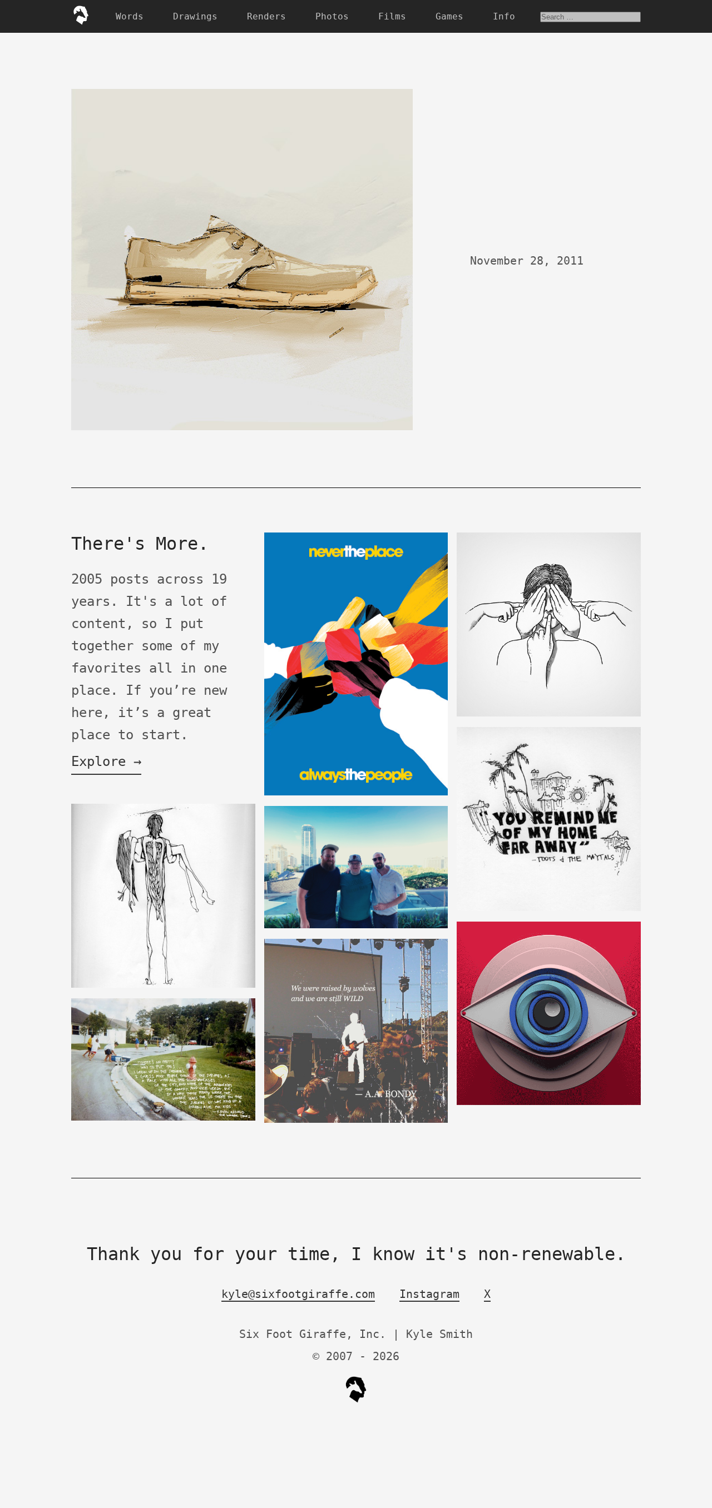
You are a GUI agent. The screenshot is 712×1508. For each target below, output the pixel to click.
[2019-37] (356, 926)
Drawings (195, 16)
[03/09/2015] (549, 1102)
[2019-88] (549, 714)
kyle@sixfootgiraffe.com (298, 1294)
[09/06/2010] (356, 1120)
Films (392, 16)
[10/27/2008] (163, 985)
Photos (332, 16)
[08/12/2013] (356, 793)
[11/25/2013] (163, 1118)
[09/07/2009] (549, 908)
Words (130, 16)
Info (504, 16)
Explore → (106, 761)
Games (449, 16)
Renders (266, 16)
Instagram (429, 1294)
